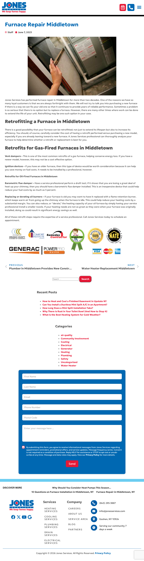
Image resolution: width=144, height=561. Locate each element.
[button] (139, 7)
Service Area (78, 519)
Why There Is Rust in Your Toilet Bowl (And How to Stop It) (74, 311)
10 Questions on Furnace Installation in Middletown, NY (63, 491)
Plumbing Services (51, 525)
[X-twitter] (19, 517)
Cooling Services (51, 518)
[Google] (30, 517)
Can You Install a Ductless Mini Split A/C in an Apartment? (74, 304)
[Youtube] (24, 517)
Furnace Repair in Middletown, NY (115, 491)
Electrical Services (52, 541)
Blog (72, 524)
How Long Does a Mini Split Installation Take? (67, 308)
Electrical (66, 345)
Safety (64, 358)
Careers (74, 508)
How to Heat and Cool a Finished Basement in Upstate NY (74, 301)
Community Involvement (75, 338)
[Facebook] (13, 517)
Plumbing (66, 355)
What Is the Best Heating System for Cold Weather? (71, 314)
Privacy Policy (92, 455)
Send (72, 464)
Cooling (65, 341)
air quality (66, 335)
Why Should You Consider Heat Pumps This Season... (81, 487)
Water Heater (68, 365)
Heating (65, 352)
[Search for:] (65, 279)
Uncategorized (69, 362)
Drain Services (51, 533)
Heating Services (51, 510)
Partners (75, 529)
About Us (75, 513)
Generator (66, 348)
